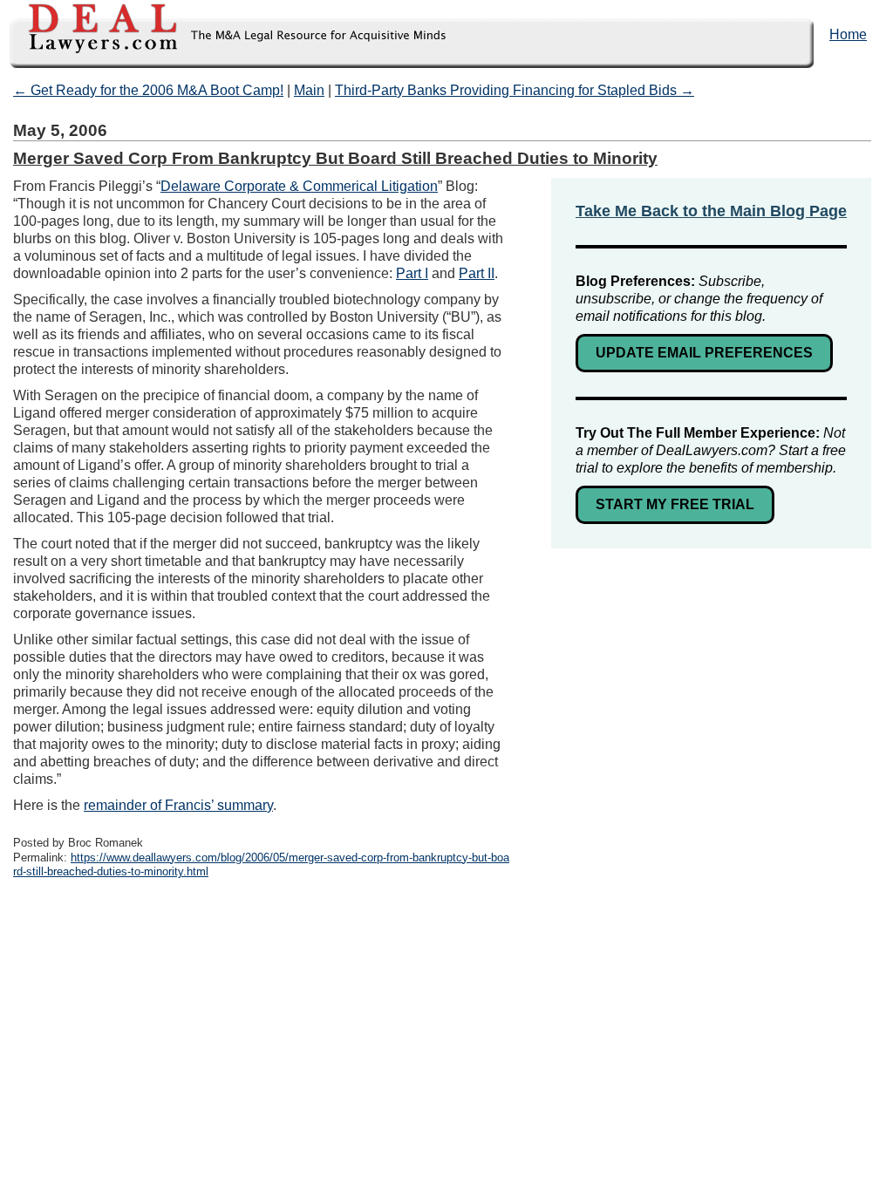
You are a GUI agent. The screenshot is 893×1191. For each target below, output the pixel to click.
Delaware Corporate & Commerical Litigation (299, 186)
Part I (412, 273)
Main (309, 90)
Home (848, 34)
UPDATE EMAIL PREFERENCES (704, 352)
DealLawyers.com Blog (224, 34)
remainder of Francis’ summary (178, 805)
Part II (476, 273)
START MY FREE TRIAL (675, 504)
